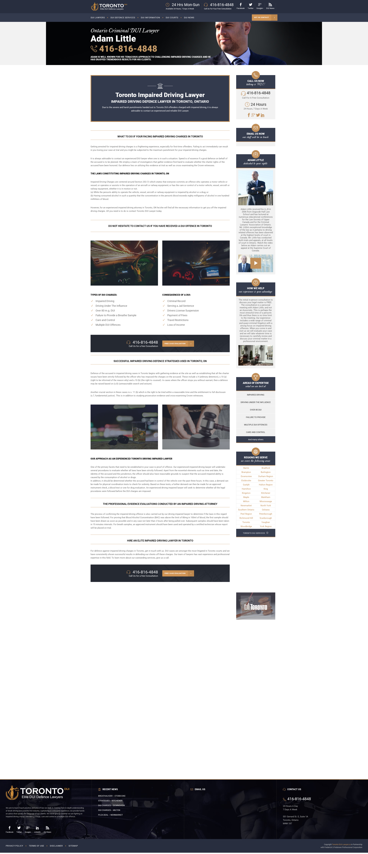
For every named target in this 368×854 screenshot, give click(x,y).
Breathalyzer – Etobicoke (111, 796)
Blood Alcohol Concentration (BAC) (143, 517)
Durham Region (265, 476)
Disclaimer (56, 846)
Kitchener (265, 493)
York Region (266, 526)
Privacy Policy (14, 846)
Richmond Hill (246, 518)
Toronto (246, 522)
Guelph (246, 484)
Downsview (246, 476)
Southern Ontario (246, 509)
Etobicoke (246, 480)
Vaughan (265, 522)
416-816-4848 (127, 49)
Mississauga (266, 501)
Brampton (246, 472)
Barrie (246, 468)
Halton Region (266, 484)
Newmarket (246, 505)
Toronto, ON (150, 207)
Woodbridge (246, 526)
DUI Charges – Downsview (111, 805)
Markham (265, 497)
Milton (246, 501)
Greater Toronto (265, 480)
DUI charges (132, 491)
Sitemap (73, 846)
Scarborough (266, 518)
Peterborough (265, 514)
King (266, 489)
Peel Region (246, 514)
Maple (246, 497)
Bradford (266, 468)
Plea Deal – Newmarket (110, 815)
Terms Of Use (36, 846)
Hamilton (246, 489)
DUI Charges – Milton (109, 810)
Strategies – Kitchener (110, 800)
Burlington (266, 472)
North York (265, 505)
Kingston (246, 493)
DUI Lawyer (183, 110)
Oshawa (266, 509)
